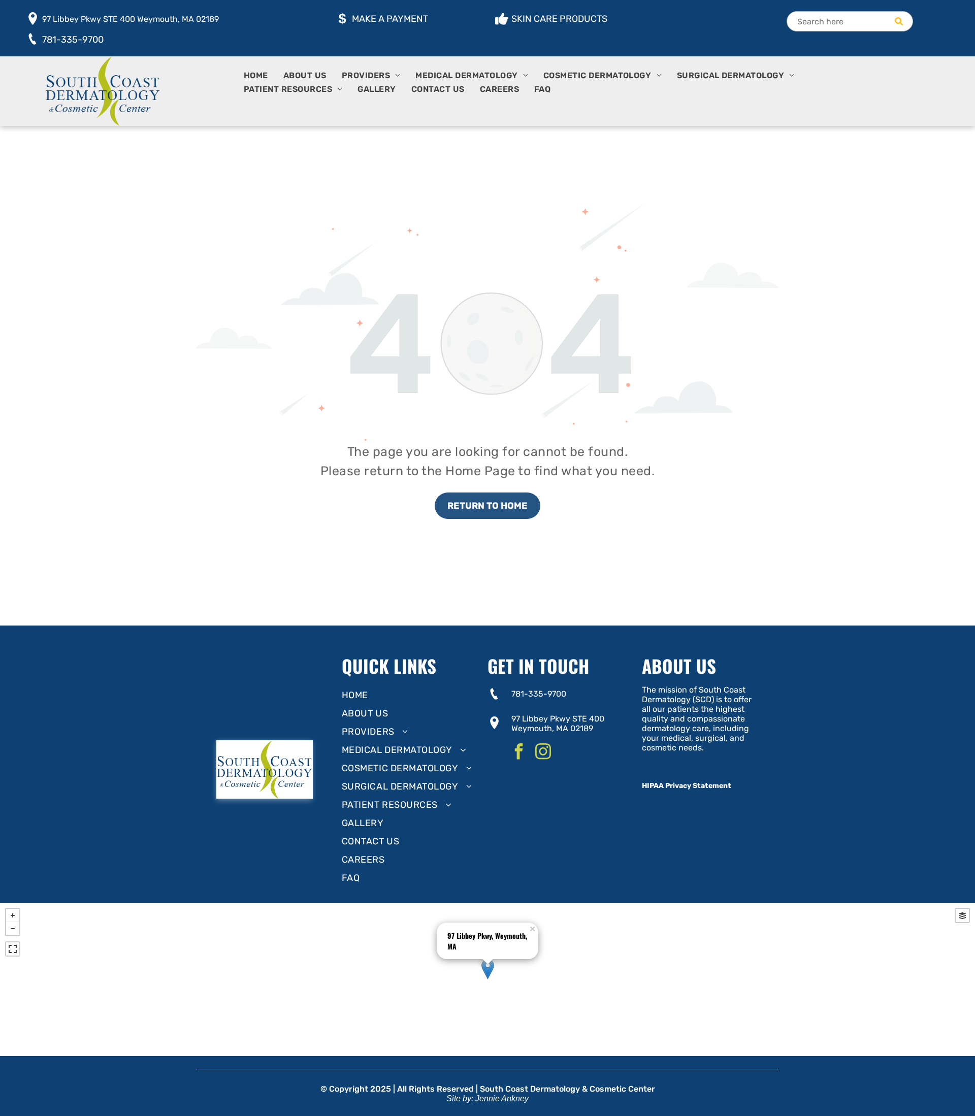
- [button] (12, 928)
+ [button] (12, 915)
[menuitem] (263, 77)
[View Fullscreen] (12, 949)
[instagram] (543, 752)
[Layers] (962, 915)
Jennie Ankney (502, 1098)
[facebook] (518, 752)
